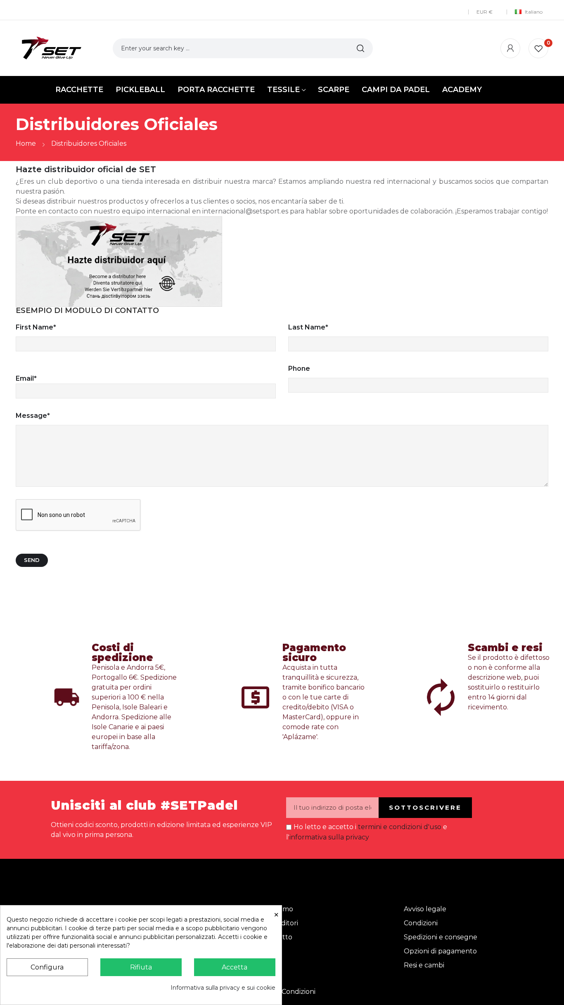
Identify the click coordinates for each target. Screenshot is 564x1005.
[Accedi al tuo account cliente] (510, 48)
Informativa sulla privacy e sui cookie (223, 987)
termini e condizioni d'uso (399, 827)
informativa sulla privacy (329, 837)
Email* (26, 378)
